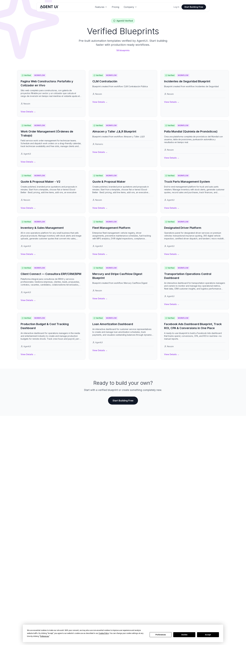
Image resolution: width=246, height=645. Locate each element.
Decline (184, 635)
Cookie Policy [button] (104, 633)
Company (129, 7)
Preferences (160, 635)
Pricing (115, 7)
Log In (176, 7)
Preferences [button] (44, 636)
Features (99, 7)
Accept (208, 635)
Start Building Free (193, 7)
